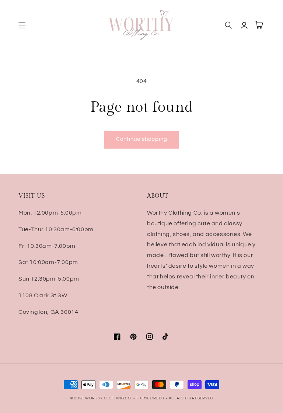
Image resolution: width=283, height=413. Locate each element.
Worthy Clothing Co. (108, 398)
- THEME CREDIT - (151, 398)
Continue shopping (141, 139)
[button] (22, 25)
